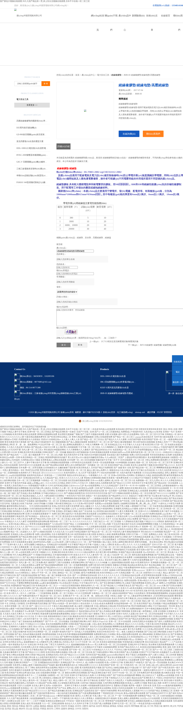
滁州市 (166, 706)
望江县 (143, 706)
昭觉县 (106, 706)
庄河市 (78, 706)
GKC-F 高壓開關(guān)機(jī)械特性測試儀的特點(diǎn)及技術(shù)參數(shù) (33, 162)
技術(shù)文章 (152, 18)
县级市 (64, 709)
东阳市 (85, 709)
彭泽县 (8, 709)
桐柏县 (50, 706)
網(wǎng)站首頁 (97, 18)
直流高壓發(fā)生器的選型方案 (29, 141)
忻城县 (71, 706)
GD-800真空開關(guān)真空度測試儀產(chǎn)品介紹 (33, 134)
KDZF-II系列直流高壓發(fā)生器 (114, 388)
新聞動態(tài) (138, 15)
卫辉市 (85, 706)
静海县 (113, 706)
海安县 (15, 706)
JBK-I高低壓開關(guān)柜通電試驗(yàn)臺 (118, 382)
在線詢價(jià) (129, 134)
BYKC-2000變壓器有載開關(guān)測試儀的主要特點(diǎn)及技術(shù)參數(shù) (33, 155)
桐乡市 (22, 709)
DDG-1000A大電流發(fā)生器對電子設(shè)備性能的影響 (33, 148)
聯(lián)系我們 (153, 134)
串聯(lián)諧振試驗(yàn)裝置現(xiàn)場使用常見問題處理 (33, 175)
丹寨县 (43, 709)
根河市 (57, 706)
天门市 (150, 706)
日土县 (29, 709)
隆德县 (43, 706)
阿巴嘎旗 (135, 706)
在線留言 (165, 15)
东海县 (120, 706)
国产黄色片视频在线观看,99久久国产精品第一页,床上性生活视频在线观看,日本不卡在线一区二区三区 (45, 1)
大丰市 (78, 709)
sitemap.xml (140, 412)
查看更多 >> (32, 105)
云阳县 (3, 706)
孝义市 (173, 706)
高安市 (64, 706)
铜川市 (29, 706)
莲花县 (36, 709)
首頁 (77, 75)
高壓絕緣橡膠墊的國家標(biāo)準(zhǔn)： (33, 121)
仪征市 (127, 706)
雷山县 (15, 709)
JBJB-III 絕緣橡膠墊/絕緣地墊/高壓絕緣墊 (118, 393)
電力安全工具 (22, 99)
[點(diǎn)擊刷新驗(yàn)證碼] (71, 332)
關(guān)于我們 (111, 18)
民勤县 (22, 706)
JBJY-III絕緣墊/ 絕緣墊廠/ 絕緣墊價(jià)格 (158, 345)
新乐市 (50, 709)
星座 (9, 706)
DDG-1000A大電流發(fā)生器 (113, 376)
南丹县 (92, 706)
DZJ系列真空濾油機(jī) (26, 128)
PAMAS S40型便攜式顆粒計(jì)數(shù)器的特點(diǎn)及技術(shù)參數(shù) (33, 182)
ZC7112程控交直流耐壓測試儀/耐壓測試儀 (119, 341)
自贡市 (99, 706)
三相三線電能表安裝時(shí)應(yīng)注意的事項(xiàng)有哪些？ (33, 169)
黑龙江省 (158, 706)
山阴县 (36, 706)
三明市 (57, 709)
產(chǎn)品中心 (125, 18)
